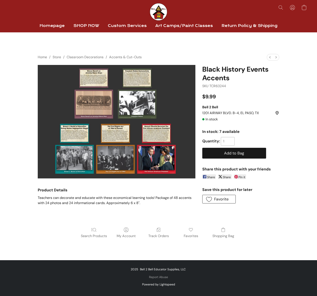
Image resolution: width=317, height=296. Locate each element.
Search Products (94, 236)
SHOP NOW (86, 26)
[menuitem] (270, 57)
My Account (126, 236)
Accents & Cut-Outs (125, 57)
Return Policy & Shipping (249, 26)
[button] (158, 11)
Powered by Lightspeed (158, 284)
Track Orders (158, 236)
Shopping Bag (223, 236)
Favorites (191, 236)
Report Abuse (158, 277)
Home (42, 57)
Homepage (52, 26)
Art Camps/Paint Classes (184, 26)
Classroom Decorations (85, 57)
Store (57, 57)
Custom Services (127, 26)
